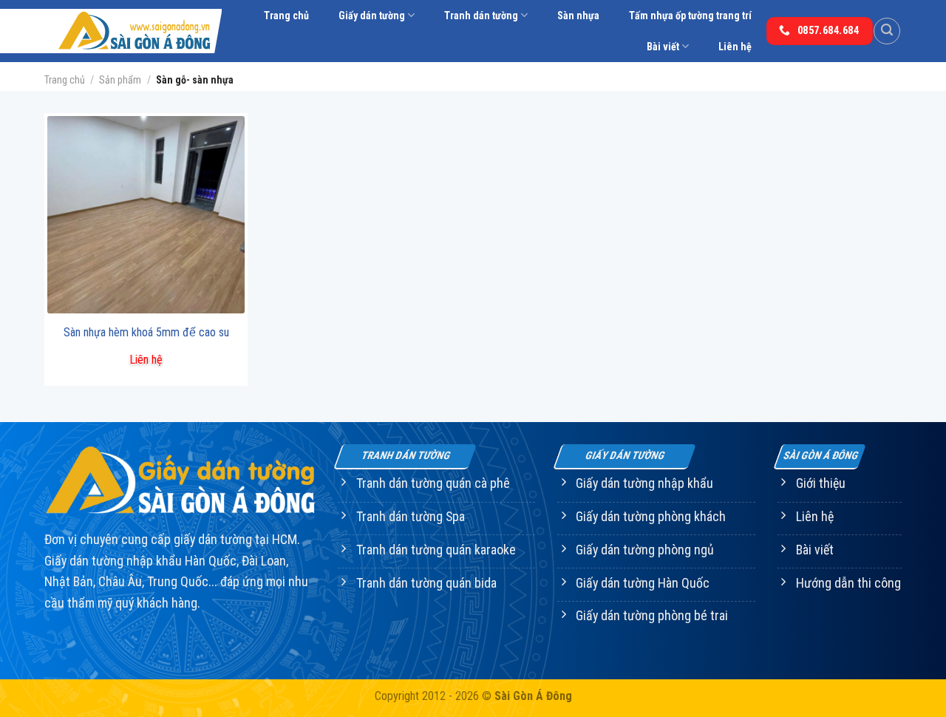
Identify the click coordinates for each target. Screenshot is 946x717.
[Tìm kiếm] (887, 31)
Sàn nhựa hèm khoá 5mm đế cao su (146, 332)
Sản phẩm (120, 80)
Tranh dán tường (481, 15)
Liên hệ (735, 46)
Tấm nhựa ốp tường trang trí (690, 15)
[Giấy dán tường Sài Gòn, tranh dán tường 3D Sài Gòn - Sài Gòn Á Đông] (133, 31)
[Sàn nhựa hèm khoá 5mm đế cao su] (146, 214)
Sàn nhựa (578, 15)
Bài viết (663, 46)
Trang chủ (286, 15)
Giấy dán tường (371, 15)
